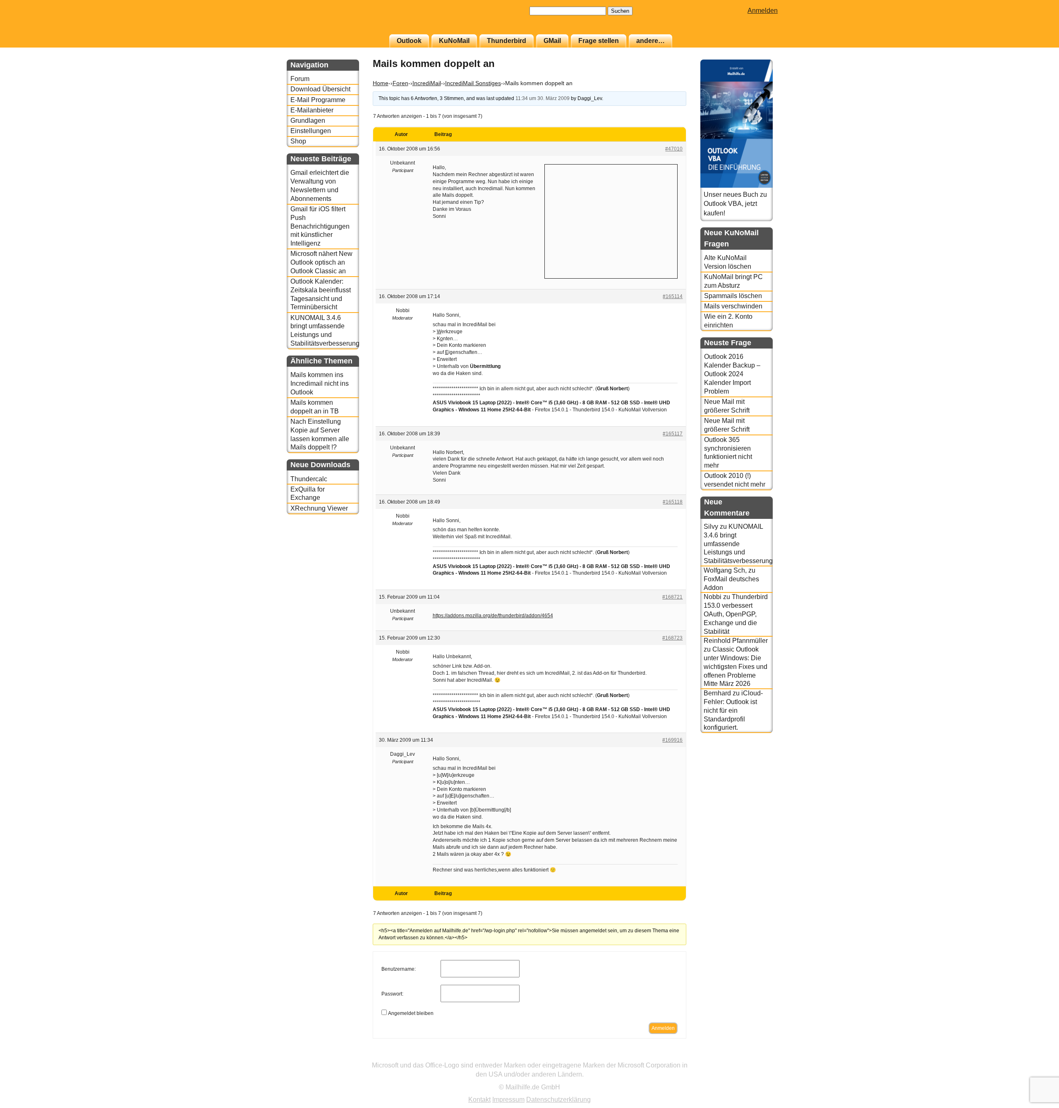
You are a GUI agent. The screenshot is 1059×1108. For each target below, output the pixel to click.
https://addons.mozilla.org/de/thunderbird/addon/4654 (493, 615)
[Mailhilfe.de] (332, 21)
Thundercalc (308, 478)
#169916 (672, 740)
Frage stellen (598, 40)
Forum (299, 78)
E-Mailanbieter (311, 110)
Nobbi (712, 596)
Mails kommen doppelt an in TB (314, 407)
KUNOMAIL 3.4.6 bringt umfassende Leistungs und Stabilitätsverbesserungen (324, 330)
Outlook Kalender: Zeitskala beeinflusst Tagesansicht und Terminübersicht (320, 294)
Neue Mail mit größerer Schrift (727, 406)
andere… (650, 40)
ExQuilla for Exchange (307, 493)
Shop (298, 141)
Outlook (409, 40)
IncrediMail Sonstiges (473, 83)
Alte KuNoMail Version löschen (727, 262)
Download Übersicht (320, 89)
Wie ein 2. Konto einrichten (728, 321)
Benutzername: (398, 969)
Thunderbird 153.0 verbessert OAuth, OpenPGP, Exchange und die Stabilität (736, 614)
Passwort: (392, 994)
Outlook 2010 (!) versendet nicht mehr (734, 480)
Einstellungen (310, 130)
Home (380, 83)
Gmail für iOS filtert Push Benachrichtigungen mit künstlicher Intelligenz (320, 226)
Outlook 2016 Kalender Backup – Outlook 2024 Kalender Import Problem (732, 373)
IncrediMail (426, 83)
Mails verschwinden (733, 306)
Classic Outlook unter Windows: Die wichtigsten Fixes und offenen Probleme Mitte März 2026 (735, 666)
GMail (552, 40)
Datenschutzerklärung (558, 1099)
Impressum (508, 1099)
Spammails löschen (733, 295)
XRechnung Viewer (319, 508)
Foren (400, 83)
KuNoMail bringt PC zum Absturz (733, 281)
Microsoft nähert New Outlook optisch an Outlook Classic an (321, 262)
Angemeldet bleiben (411, 1013)
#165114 (673, 296)
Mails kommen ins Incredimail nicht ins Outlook (319, 383)
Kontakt (479, 1099)
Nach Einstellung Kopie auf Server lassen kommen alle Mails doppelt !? (319, 434)
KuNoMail (454, 40)
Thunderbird (506, 40)
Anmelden (763, 10)
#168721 (672, 597)
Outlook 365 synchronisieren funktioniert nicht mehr (728, 452)
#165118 (673, 502)
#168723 (672, 638)
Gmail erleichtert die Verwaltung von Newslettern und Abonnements (319, 185)
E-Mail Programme (317, 99)
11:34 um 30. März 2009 (542, 98)
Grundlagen (307, 120)
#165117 (673, 434)
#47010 (674, 149)
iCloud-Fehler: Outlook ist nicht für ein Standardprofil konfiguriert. (733, 710)
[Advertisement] (611, 220)
